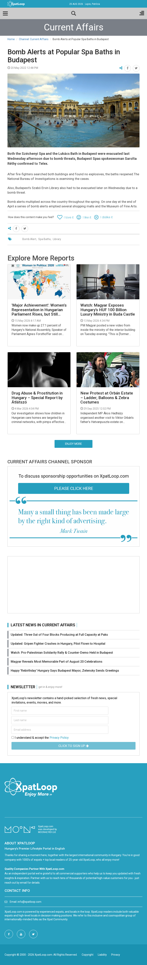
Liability (102, 954)
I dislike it (106, 217)
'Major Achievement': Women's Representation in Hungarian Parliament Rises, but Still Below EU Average (39, 309)
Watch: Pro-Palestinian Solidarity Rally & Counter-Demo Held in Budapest (62, 652)
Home (11, 39)
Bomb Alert (29, 239)
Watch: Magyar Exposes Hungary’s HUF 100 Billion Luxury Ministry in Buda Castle (107, 309)
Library (57, 239)
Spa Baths (44, 239)
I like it (87, 217)
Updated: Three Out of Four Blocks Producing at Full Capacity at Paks (59, 634)
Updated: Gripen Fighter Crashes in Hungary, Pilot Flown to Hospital (58, 643)
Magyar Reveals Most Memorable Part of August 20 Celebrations (56, 661)
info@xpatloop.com (29, 901)
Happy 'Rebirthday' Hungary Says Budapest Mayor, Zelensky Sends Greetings (65, 670)
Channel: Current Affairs (33, 39)
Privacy (115, 954)
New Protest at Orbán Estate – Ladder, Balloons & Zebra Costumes (106, 397)
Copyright (87, 954)
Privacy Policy (59, 737)
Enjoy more (73, 444)
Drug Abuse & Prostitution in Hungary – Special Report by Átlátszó (37, 397)
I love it (69, 217)
